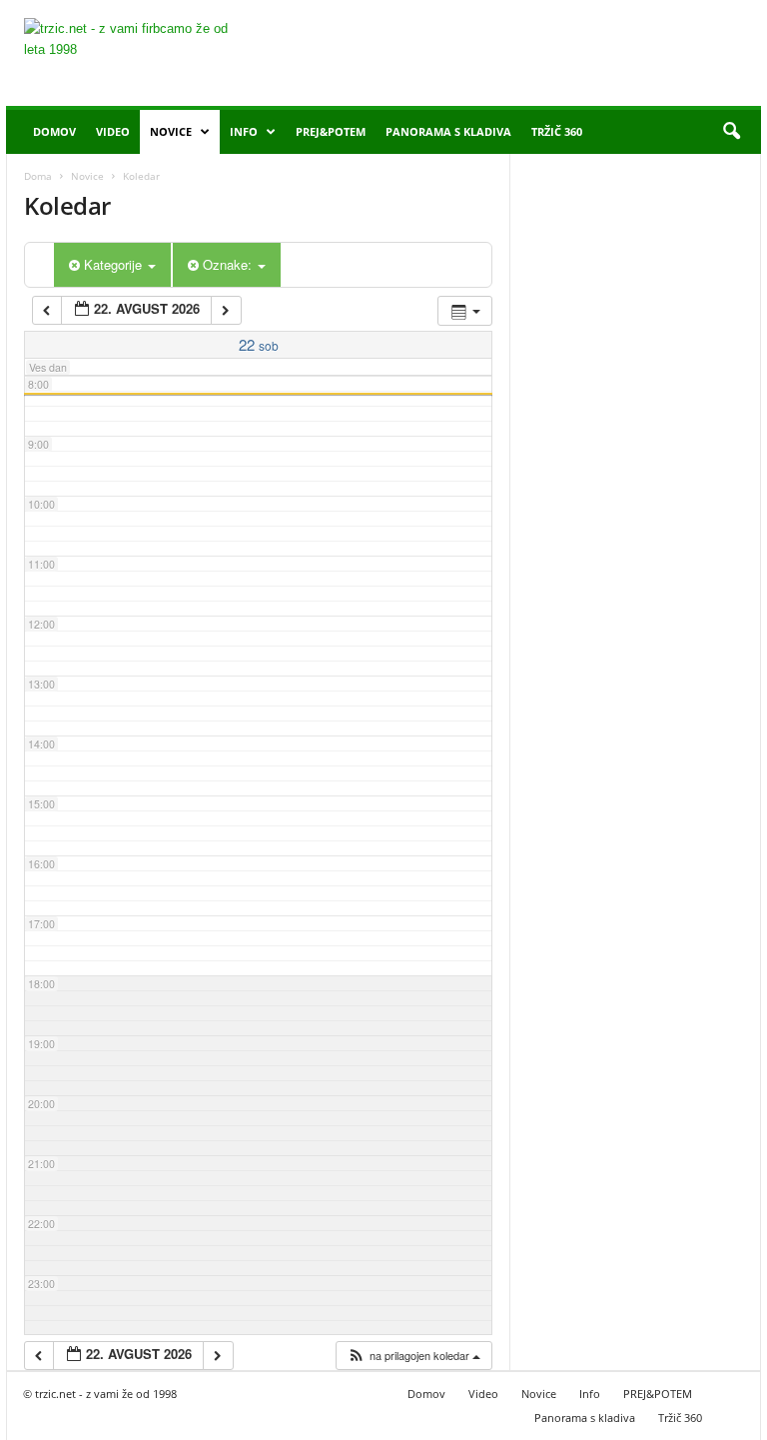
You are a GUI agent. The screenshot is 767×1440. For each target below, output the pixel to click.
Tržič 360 (556, 131)
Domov (54, 131)
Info (244, 131)
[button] (731, 132)
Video (113, 131)
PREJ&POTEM (331, 131)
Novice (171, 131)
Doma (38, 176)
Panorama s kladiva (448, 131)
